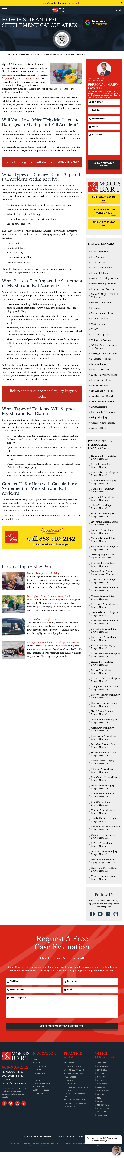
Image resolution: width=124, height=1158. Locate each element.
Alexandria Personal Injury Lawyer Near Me (104, 622)
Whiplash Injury (99, 417)
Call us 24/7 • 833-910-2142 (104, 199)
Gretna (100, 1073)
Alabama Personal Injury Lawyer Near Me (103, 647)
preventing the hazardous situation (22, 78)
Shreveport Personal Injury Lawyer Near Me (104, 754)
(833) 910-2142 (19, 515)
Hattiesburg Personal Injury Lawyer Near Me (105, 869)
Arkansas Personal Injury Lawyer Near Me (103, 770)
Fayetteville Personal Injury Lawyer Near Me (104, 523)
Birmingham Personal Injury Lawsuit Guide (49, 596)
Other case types (71, 1107)
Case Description (18, 997)
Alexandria (102, 1063)
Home (8, 54)
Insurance (96, 308)
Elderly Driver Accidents (103, 289)
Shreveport (102, 1112)
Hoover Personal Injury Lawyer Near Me (102, 515)
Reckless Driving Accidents (104, 375)
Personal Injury (98, 364)
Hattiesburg (102, 1080)
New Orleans (103, 1108)
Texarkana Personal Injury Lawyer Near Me (104, 853)
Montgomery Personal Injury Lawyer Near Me (105, 688)
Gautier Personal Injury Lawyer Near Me (102, 490)
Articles (36, 1080)
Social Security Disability (103, 396)
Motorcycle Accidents (101, 340)
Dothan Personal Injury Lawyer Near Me (102, 787)
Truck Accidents (99, 407)
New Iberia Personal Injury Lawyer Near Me (104, 614)
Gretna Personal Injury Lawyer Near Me (102, 671)
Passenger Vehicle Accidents (105, 353)
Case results (38, 1070)
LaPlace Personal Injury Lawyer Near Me (103, 844)
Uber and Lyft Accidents (103, 412)
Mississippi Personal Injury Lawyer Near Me (104, 457)
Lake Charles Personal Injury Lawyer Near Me (105, 655)
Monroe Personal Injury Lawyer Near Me (103, 811)
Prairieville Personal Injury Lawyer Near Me (104, 548)
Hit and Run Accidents (102, 302)
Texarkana (102, 1115)
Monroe (100, 1101)
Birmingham (102, 1070)
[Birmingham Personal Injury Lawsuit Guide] (13, 604)
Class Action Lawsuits (101, 267)
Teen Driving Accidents (102, 401)
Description (97, 135)
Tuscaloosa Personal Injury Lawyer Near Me (104, 589)
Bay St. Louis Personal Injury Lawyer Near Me (105, 679)
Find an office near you (104, 223)
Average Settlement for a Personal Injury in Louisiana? (54, 642)
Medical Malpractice (101, 334)
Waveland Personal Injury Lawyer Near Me (104, 498)
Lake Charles (103, 1091)
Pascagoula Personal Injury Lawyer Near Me (104, 473)
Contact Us (38, 1093)
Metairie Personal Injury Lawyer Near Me (103, 877)
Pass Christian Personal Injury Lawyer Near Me (103, 861)
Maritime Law (98, 324)
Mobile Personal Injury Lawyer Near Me (102, 795)
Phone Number (99, 118)
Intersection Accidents (102, 313)
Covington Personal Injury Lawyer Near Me (104, 630)
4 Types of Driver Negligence (41, 619)
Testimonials (39, 1073)
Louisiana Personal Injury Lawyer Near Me (103, 564)
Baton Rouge (103, 1066)
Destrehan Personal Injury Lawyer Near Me (104, 745)
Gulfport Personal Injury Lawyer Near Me (103, 531)
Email (95, 126)
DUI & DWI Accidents (72, 1066)
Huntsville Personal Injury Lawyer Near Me (104, 704)
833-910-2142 (68, 162)
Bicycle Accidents (99, 251)
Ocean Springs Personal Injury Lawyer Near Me (103, 556)
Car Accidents (98, 262)
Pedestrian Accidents (101, 359)
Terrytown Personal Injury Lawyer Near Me (104, 721)
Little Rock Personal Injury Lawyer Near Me (104, 605)
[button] (96, 22)
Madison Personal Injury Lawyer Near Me (103, 539)
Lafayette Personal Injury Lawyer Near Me (103, 482)
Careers (36, 1077)
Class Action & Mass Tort (75, 1103)
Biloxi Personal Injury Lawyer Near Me (102, 803)
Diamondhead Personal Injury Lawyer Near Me (103, 572)
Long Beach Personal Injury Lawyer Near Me (105, 737)
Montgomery (103, 1105)
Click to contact (20, 391)
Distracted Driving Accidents (105, 278)
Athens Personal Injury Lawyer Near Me (102, 506)
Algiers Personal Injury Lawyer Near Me (102, 729)
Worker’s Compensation (74, 1100)
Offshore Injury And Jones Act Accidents (104, 346)
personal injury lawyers (58, 391)
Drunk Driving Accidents (103, 283)
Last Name (97, 110)
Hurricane (68, 1080)
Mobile (100, 1098)
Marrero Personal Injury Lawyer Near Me (103, 597)
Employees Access (41, 1090)
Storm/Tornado (71, 1084)
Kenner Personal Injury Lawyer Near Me (102, 762)
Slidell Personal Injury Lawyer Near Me (102, 712)
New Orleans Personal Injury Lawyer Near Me (105, 696)
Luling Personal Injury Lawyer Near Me (102, 465)
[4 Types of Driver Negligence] (13, 627)
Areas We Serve (39, 1066)
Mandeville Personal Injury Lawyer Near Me (104, 820)
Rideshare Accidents (101, 380)
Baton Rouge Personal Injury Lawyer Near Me (105, 778)
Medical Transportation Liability (43, 573)
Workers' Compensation (103, 423)
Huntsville (102, 1084)
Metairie (101, 1094)
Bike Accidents (98, 257)
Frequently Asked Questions (22, 54)
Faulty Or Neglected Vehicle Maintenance (105, 295)
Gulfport (101, 1077)
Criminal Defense (99, 273)
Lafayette (101, 1087)
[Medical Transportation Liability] (13, 581)
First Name (97, 102)
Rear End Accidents (100, 369)
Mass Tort (96, 329)
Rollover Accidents (100, 385)
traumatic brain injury (32, 331)
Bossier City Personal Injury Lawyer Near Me (105, 638)
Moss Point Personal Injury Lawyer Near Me (104, 581)
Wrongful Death (99, 428)
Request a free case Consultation (104, 211)
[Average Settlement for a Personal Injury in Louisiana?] (13, 650)
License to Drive (99, 318)
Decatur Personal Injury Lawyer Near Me (103, 836)
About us (37, 1063)
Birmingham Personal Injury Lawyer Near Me (105, 828)
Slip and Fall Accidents (42, 54)
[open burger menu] (4, 10)
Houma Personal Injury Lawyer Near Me (102, 663)
